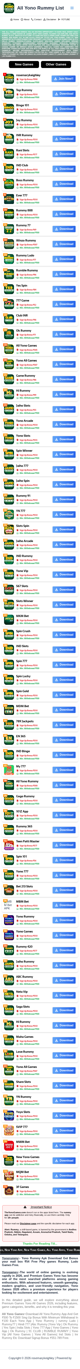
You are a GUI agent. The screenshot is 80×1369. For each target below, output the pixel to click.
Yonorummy (10, 1258)
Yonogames (10, 1272)
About (25, 19)
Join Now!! (66, 78)
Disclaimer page (28, 1223)
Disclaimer (49, 19)
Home (14, 19)
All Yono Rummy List (40, 7)
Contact (36, 19)
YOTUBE (64, 19)
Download (66, 93)
